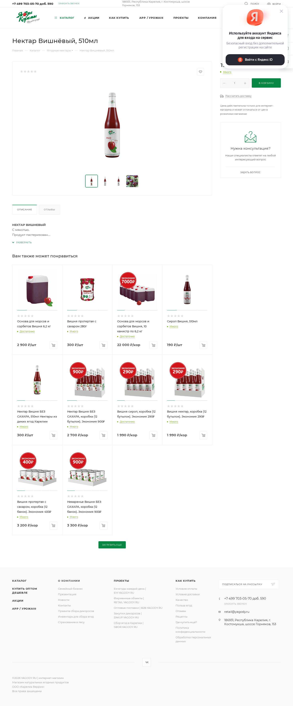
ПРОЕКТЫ (121, 580)
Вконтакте (146, 662)
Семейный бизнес (70, 588)
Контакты (64, 605)
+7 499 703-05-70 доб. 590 (32, 4)
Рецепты (181, 616)
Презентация (67, 594)
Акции (18, 600)
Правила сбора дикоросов (76, 611)
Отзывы (49, 209)
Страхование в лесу (71, 622)
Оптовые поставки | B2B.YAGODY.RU (138, 607)
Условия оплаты (186, 588)
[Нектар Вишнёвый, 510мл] (112, 125)
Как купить (186, 580)
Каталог (19, 580)
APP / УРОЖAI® (24, 608)
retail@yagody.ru (236, 612)
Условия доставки (188, 594)
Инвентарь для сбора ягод (76, 616)
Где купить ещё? (186, 622)
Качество (182, 599)
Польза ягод (184, 605)
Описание (24, 209)
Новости (63, 599)
